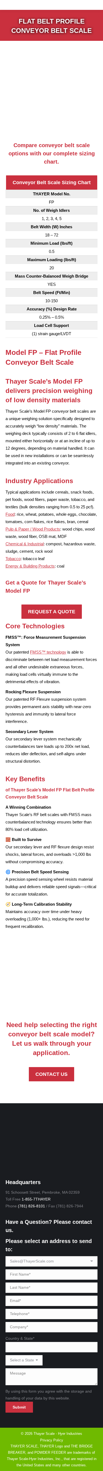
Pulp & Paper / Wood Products (32, 529)
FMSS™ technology (48, 652)
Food (10, 514)
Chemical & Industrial (24, 543)
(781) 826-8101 (31, 1206)
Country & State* (19, 1338)
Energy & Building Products (30, 566)
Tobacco (13, 558)
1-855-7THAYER (36, 1199)
